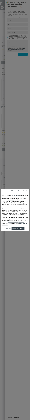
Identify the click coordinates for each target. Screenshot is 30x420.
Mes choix (8, 228)
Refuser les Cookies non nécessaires (19, 190)
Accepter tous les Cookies (18, 228)
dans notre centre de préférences (16, 222)
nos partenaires (15, 195)
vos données (11, 199)
